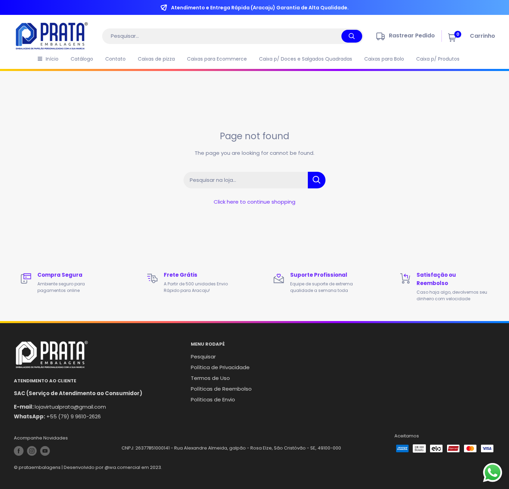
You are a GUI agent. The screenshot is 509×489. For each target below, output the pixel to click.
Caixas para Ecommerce (217, 58)
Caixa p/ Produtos (437, 58)
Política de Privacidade (220, 367)
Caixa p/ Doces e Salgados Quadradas (305, 58)
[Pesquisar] (351, 36)
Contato (115, 58)
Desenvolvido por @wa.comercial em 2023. (113, 467)
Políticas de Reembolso (221, 388)
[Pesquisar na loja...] (316, 180)
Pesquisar (203, 356)
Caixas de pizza (156, 58)
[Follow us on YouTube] (45, 451)
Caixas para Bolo (384, 58)
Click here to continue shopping (254, 201)
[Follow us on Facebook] (19, 451)
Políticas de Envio (213, 399)
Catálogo (82, 58)
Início (52, 58)
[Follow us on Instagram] (32, 451)
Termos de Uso (210, 378)
